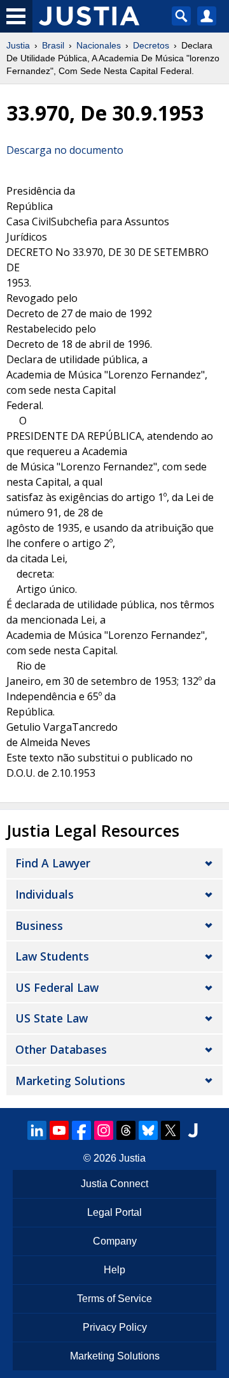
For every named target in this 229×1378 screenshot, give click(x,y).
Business (39, 925)
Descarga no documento (64, 150)
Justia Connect (114, 1183)
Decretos (151, 45)
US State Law (51, 1018)
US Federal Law (57, 987)
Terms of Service (114, 1298)
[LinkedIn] (36, 1130)
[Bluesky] (148, 1130)
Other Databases (61, 1049)
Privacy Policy (115, 1327)
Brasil (53, 45)
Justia (18, 45)
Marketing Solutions (70, 1080)
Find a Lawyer (52, 863)
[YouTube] (59, 1130)
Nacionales (98, 45)
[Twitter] (170, 1130)
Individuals (44, 894)
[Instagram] (103, 1130)
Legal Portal (114, 1212)
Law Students (52, 956)
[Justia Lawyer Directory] (192, 1130)
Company (115, 1241)
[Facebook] (81, 1130)
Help (114, 1269)
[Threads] (125, 1130)
